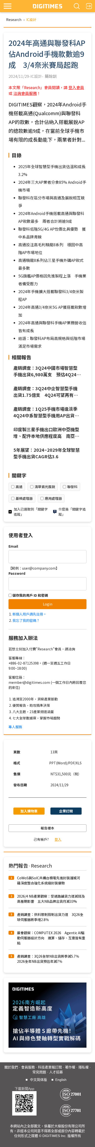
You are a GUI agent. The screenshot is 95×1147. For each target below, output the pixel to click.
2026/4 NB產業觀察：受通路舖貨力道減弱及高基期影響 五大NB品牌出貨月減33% (51, 899)
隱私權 (83, 1067)
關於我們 (11, 1067)
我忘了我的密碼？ (26, 620)
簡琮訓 (51, 76)
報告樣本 (47, 828)
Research (13, 19)
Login (47, 604)
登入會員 (76, 87)
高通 (19, 486)
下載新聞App (24, 1089)
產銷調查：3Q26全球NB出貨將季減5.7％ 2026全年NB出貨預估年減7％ (50, 959)
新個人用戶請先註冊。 (29, 614)
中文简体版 (38, 1080)
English (60, 1080)
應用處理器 (53, 498)
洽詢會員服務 (25, 93)
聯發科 (72, 486)
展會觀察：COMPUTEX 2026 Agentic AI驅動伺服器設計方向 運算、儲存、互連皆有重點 (51, 937)
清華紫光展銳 (45, 486)
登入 (58, 839)
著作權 (70, 1067)
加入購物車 (29, 811)
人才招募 (56, 1072)
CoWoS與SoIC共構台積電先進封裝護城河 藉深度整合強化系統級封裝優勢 (50, 880)
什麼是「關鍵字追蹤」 (72, 512)
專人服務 (15, 726)
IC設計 (31, 19)
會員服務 (28, 1067)
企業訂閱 (66, 811)
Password (17, 573)
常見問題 (39, 1072)
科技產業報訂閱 (50, 1067)
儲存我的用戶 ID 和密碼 (30, 595)
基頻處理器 (24, 498)
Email (13, 546)
